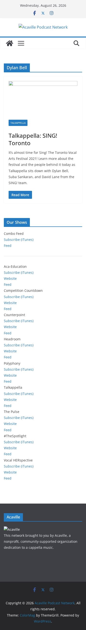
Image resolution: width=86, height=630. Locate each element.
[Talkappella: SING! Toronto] (43, 100)
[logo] (12, 529)
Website (10, 278)
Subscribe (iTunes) (18, 239)
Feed (7, 245)
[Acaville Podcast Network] (9, 43)
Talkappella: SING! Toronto (33, 139)
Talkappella (18, 123)
